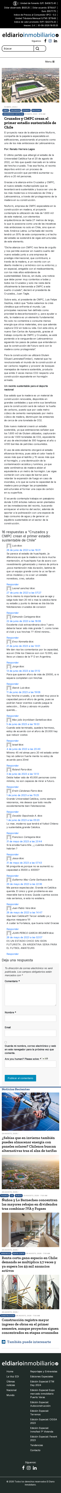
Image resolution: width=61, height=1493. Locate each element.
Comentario (12, 981)
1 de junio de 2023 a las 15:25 (23, 795)
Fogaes (4, 1196)
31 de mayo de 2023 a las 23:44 (24, 841)
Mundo (11, 1395)
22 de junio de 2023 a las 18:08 (24, 621)
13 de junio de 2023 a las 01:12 (23, 670)
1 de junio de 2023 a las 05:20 (23, 820)
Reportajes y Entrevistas (43, 1371)
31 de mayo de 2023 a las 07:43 (24, 862)
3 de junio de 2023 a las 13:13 (23, 773)
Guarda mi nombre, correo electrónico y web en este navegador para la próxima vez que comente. (30, 1049)
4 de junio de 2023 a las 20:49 (23, 749)
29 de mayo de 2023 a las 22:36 (24, 884)
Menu (48, 61)
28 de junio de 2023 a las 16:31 (24, 550)
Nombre (10, 1012)
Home (10, 1371)
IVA (12, 1196)
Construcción (7, 1316)
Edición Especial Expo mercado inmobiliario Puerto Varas (42, 1394)
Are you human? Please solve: (22, 1058)
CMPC (5, 110)
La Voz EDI (13, 1376)
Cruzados (15, 110)
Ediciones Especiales (41, 1376)
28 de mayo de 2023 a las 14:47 (24, 912)
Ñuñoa (19, 1196)
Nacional (36, 110)
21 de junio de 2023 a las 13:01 (23, 645)
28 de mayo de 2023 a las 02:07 (24, 937)
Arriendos (6, 1253)
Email (8, 1027)
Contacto (35, 1450)
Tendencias (36, 1445)
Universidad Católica (13, 114)
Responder (13, 584)
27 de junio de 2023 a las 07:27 (24, 592)
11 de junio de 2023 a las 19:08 (23, 692)
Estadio (26, 110)
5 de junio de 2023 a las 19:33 (23, 724)
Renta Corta (18, 1253)
